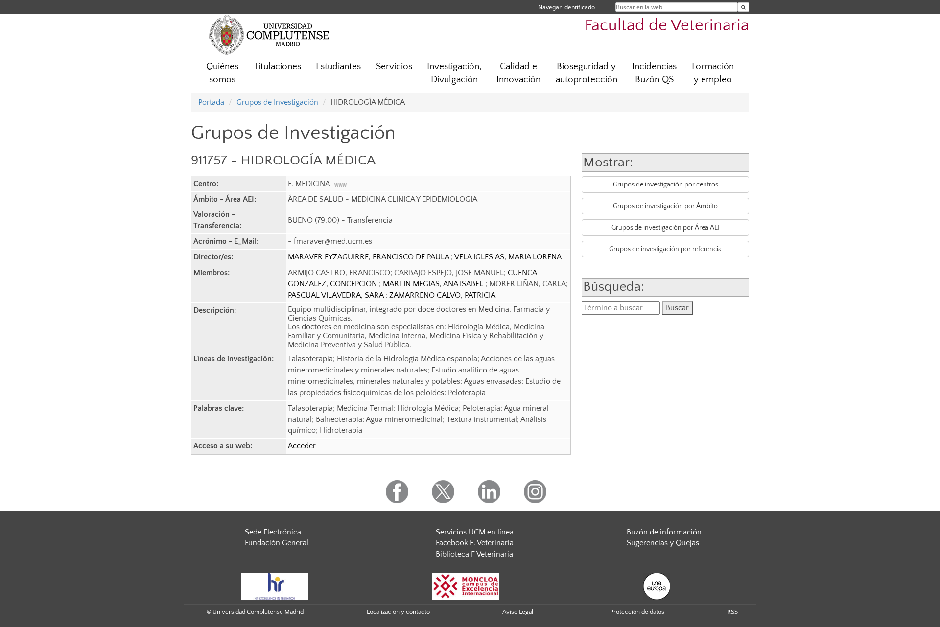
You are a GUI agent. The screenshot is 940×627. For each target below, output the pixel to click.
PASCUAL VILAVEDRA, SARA (336, 295)
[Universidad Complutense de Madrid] (269, 34)
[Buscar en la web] (743, 7)
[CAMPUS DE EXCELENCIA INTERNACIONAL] (465, 585)
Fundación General (276, 542)
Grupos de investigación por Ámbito (665, 206)
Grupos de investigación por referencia (665, 249)
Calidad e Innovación (518, 73)
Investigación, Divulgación (454, 73)
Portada (211, 102)
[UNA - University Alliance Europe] (656, 585)
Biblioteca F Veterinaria (474, 554)
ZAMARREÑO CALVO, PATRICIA (442, 295)
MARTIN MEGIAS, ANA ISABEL (434, 283)
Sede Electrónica (273, 532)
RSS (732, 611)
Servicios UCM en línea (475, 532)
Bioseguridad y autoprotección (586, 73)
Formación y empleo (713, 73)
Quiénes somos (222, 73)
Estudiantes (338, 66)
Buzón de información (664, 532)
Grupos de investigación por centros (665, 184)
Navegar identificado (566, 7)
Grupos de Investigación (277, 102)
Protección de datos (637, 611)
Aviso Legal (517, 611)
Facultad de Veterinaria (667, 26)
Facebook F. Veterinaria (475, 542)
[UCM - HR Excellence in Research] (274, 585)
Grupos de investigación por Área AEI (665, 228)
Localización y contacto (398, 611)
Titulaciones (277, 66)
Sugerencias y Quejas (663, 542)
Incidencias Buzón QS (654, 73)
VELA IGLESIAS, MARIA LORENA (508, 257)
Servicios (394, 66)
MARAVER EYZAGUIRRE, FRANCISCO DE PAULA (369, 257)
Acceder (302, 445)
